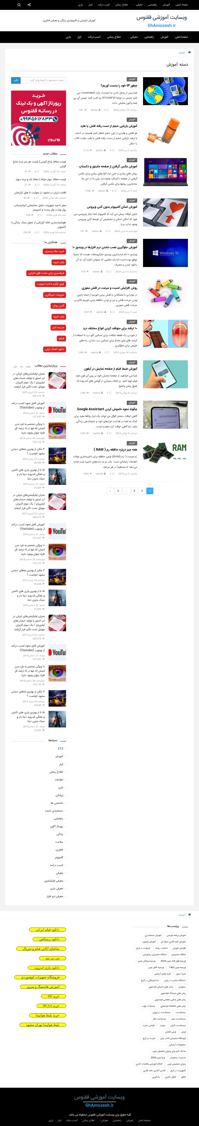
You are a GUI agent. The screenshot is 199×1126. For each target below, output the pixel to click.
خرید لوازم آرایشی (162, 974)
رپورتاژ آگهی (56, 826)
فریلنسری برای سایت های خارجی (46, 273)
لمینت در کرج (149, 1038)
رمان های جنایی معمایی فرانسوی (170, 1000)
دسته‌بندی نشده (54, 811)
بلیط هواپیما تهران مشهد (42, 1025)
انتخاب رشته (161, 948)
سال (15, 366)
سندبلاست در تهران (162, 1012)
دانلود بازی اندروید (46, 968)
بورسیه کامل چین (156, 967)
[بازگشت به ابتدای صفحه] (10, 1116)
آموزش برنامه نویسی (176, 935)
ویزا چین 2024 (158, 1058)
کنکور (183, 1077)
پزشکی (59, 795)
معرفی (139, 5)
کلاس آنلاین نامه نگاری (154, 1071)
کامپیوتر (59, 858)
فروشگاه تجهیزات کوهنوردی (40, 977)
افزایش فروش (179, 948)
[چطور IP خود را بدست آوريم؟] (165, 91)
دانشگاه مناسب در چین (175, 980)
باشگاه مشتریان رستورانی (154, 955)
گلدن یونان (58, 306)
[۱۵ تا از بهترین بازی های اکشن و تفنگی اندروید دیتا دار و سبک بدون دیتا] (57, 476)
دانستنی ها (57, 803)
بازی (80, 5)
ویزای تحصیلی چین (176, 1064)
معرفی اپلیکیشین (53, 881)
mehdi (94, 352)
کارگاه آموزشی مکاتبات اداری (149, 1064)
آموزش (166, 5)
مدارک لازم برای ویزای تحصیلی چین (169, 1051)
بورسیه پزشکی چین (146, 961)
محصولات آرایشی (177, 1045)
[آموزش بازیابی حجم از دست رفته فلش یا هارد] (165, 132)
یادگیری (156, 1077)
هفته (28, 366)
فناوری (59, 850)
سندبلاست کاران (178, 1025)
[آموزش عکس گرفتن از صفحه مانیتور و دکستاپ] (165, 172)
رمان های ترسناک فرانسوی (173, 993)
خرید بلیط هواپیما (47, 1015)
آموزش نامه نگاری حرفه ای (173, 942)
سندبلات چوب (148, 1006)
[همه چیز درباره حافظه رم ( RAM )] (165, 455)
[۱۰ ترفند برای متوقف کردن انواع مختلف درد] (165, 334)
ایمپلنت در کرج (143, 948)
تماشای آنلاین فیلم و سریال (41, 949)
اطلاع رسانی (121, 5)
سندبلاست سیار (178, 1019)
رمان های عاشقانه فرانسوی (173, 1006)
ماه (21, 366)
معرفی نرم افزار (55, 896)
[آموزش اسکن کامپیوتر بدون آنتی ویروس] (165, 212)
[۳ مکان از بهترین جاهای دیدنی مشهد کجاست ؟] (57, 456)
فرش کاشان (170, 1032)
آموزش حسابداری (153, 935)
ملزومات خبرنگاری (54, 295)
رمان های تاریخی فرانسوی (160, 987)
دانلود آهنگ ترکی (54, 349)
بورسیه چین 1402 (177, 967)
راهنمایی (152, 5)
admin (94, 110)
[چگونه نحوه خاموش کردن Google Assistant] (165, 415)
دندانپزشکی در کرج (150, 980)
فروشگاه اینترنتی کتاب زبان (173, 1038)
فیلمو (61, 338)
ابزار (90, 5)
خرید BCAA (51, 1006)
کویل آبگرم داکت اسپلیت (50, 284)
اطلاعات (59, 780)
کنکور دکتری (170, 1077)
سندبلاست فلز (159, 1019)
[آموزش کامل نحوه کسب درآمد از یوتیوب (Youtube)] (57, 410)
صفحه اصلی (181, 5)
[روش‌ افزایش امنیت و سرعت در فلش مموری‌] (165, 293)
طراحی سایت (148, 1025)
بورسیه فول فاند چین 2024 (173, 961)
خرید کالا (53, 996)
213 (60, 749)
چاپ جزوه (58, 262)
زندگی (60, 834)
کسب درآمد (104, 5)
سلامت (59, 842)
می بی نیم (52, 958)
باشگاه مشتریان (178, 955)
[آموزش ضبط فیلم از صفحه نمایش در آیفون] (165, 374)
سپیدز (162, 1025)
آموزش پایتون (149, 942)
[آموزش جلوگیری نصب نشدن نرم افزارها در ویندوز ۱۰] (165, 253)
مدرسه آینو (58, 327)
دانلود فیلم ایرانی (47, 929)
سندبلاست (181, 1012)
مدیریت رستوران (178, 1058)
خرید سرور (181, 974)
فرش (183, 1032)
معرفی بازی (56, 889)
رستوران (182, 987)
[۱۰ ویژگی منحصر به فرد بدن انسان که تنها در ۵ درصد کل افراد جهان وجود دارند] (57, 430)
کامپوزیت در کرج (178, 1071)
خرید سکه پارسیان (54, 251)
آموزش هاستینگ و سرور (43, 987)
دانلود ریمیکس (49, 939)
